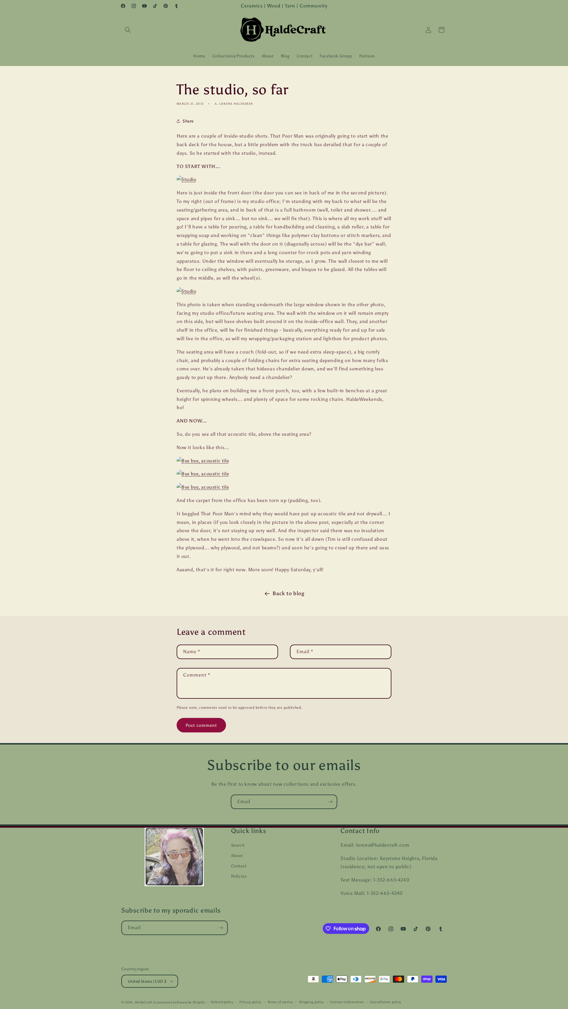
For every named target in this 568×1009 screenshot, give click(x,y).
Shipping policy (311, 1002)
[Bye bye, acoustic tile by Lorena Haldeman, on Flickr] (203, 461)
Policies (239, 876)
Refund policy (222, 1002)
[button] (127, 29)
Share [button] (188, 121)
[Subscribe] (330, 802)
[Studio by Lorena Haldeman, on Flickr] (186, 179)
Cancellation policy (385, 1002)
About (237, 855)
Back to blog (288, 593)
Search (238, 845)
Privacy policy (250, 1002)
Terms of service (280, 1002)
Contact (239, 865)
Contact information (347, 1002)
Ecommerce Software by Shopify (179, 1002)
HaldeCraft (144, 1002)
